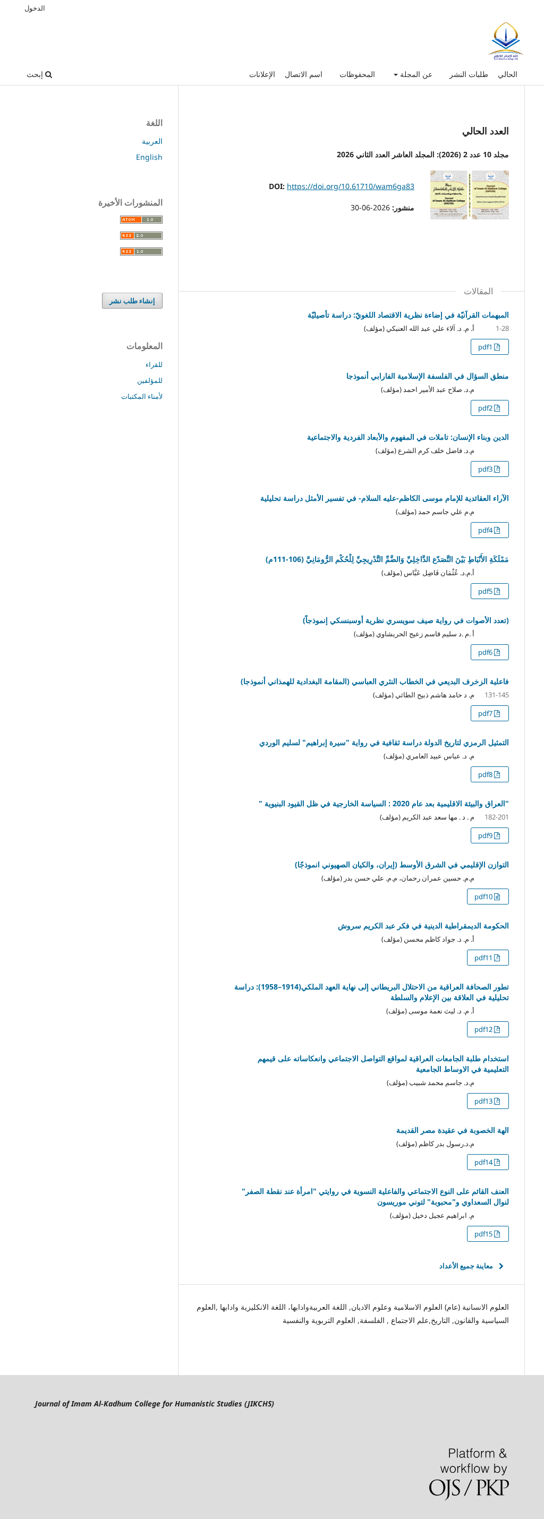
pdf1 (486, 347)
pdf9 (486, 835)
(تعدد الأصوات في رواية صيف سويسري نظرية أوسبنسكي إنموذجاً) (406, 620)
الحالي (507, 74)
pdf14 (484, 1162)
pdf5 (486, 591)
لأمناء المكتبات (142, 396)
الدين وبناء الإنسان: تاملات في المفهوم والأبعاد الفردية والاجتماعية (408, 437)
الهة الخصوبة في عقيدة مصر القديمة (452, 1130)
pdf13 (484, 1101)
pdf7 (486, 713)
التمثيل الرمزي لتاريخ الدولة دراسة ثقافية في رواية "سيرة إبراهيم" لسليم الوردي (384, 742)
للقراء (154, 364)
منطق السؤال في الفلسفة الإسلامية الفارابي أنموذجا (427, 376)
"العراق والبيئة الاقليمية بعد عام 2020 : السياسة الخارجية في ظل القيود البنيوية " (384, 803)
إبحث (36, 74)
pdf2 (486, 408)
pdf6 (486, 652)
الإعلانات (262, 74)
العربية (152, 141)
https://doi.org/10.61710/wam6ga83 (350, 186)
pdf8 (486, 774)
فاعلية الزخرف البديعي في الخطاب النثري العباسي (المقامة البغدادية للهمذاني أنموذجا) (375, 681)
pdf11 (484, 957)
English (149, 157)
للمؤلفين (150, 380)
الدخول (34, 8)
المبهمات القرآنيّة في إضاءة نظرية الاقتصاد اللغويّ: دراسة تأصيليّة (408, 315)
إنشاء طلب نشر (132, 300)
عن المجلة (415, 74)
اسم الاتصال (303, 74)
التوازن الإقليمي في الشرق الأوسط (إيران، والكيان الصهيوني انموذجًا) (402, 864)
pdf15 (484, 1234)
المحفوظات (357, 74)
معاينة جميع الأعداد (466, 1265)
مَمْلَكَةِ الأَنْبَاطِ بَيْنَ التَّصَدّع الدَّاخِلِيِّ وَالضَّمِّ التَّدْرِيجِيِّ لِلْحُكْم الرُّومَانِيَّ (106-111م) (387, 559)
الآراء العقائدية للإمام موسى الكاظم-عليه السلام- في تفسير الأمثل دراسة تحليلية (384, 498)
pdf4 (486, 530)
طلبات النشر (468, 74)
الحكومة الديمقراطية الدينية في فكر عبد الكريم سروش (423, 925)
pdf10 (484, 896)
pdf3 (486, 469)
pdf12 (484, 1029)
